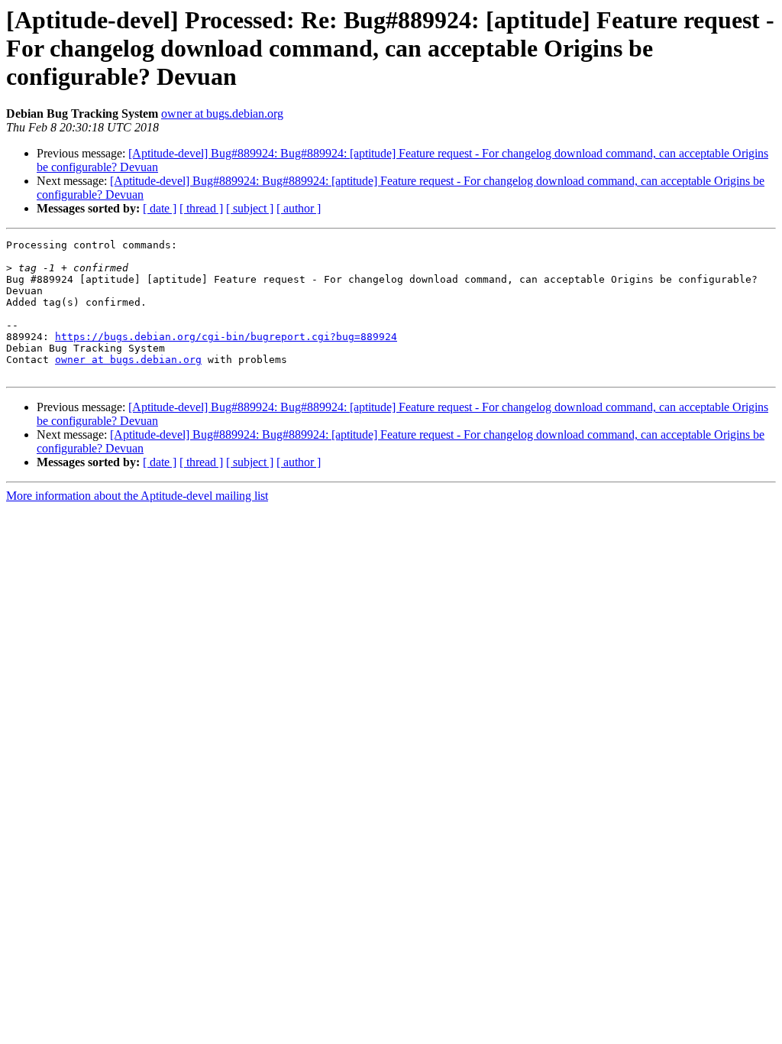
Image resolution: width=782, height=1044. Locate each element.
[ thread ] (201, 208)
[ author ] (298, 208)
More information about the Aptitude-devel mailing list (137, 495)
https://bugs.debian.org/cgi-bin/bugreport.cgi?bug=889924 (226, 336)
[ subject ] (249, 208)
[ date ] (159, 208)
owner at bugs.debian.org (222, 113)
